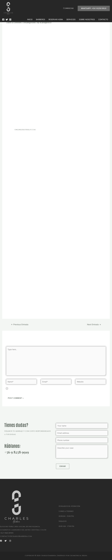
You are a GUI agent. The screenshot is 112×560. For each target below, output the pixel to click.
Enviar (63, 466)
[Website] (90, 382)
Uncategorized (29, 23)
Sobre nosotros (87, 19)
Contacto (103, 19)
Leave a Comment (13, 23)
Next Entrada (94, 324)
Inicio (29, 19)
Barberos (40, 19)
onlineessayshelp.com (25, 129)
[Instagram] (10, 19)
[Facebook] (3, 19)
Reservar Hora (56, 19)
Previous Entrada (19, 324)
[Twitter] (7, 19)
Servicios (70, 19)
